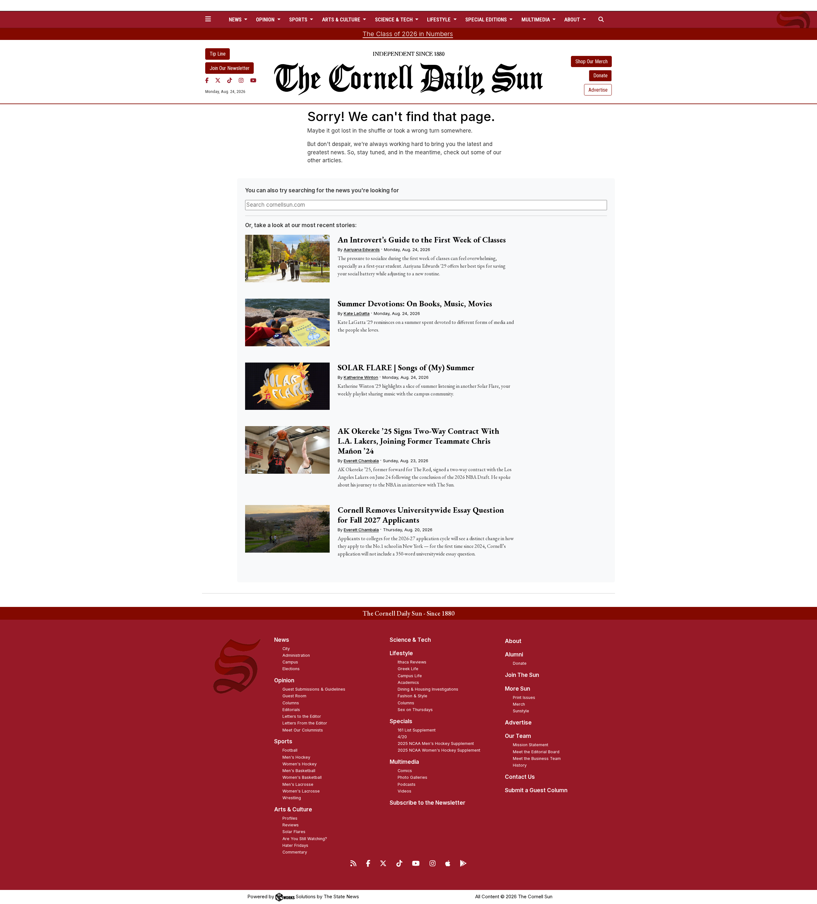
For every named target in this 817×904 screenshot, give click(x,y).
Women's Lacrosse (301, 791)
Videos (404, 791)
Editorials (291, 709)
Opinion (284, 680)
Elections (291, 668)
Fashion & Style (412, 695)
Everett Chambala (361, 460)
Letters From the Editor (304, 723)
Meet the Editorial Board (536, 751)
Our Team (518, 736)
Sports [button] (299, 19)
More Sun (517, 689)
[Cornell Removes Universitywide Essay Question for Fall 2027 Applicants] (287, 529)
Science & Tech (410, 640)
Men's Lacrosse (297, 784)
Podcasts (407, 784)
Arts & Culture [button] (342, 19)
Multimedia (404, 762)
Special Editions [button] (486, 19)
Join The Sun (522, 675)
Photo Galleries (412, 777)
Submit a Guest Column (536, 790)
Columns (290, 703)
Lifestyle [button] (439, 19)
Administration (296, 655)
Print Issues (524, 697)
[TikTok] (229, 80)
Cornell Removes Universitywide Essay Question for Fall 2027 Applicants (421, 515)
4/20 (402, 736)
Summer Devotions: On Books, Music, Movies (415, 303)
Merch (519, 704)
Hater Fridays (295, 845)
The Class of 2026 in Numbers (408, 34)
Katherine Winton (361, 377)
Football (289, 750)
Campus (290, 662)
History (520, 765)
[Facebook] (207, 80)
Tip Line (218, 54)
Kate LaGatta (357, 313)
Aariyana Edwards (362, 249)
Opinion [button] (266, 19)
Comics (405, 770)
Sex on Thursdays (415, 709)
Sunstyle (521, 711)
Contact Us (520, 777)
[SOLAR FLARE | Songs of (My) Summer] (287, 386)
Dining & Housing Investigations (428, 689)
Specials (401, 721)
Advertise (598, 90)
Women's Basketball (302, 777)
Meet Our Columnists (302, 730)
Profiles (289, 818)
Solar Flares (293, 831)
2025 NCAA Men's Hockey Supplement (436, 743)
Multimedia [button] (536, 19)
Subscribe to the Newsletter (427, 803)
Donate (600, 76)
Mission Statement (530, 744)
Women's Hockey (299, 764)
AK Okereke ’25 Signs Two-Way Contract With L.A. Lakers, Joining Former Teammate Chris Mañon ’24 (418, 441)
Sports (283, 741)
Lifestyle (401, 653)
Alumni (514, 654)
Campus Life (410, 675)
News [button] (236, 19)
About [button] (572, 19)
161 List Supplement (417, 730)
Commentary (294, 852)
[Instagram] (241, 80)
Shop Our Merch (591, 61)
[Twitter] (218, 80)
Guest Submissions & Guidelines (313, 689)
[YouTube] (253, 80)
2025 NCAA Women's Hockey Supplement (439, 750)
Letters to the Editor (301, 716)
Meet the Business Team (537, 758)
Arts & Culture (293, 809)
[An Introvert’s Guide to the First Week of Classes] (287, 258)
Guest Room (294, 695)
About (513, 641)
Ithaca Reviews (412, 662)
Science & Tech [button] (394, 19)
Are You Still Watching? (304, 838)
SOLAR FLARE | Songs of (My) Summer (406, 367)
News (281, 640)
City (286, 648)
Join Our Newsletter (230, 68)
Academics (408, 682)
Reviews (290, 825)
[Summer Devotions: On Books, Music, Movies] (287, 322)
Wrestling (291, 797)
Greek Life (408, 668)
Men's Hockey (296, 757)
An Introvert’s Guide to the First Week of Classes (422, 239)
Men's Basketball (298, 770)
